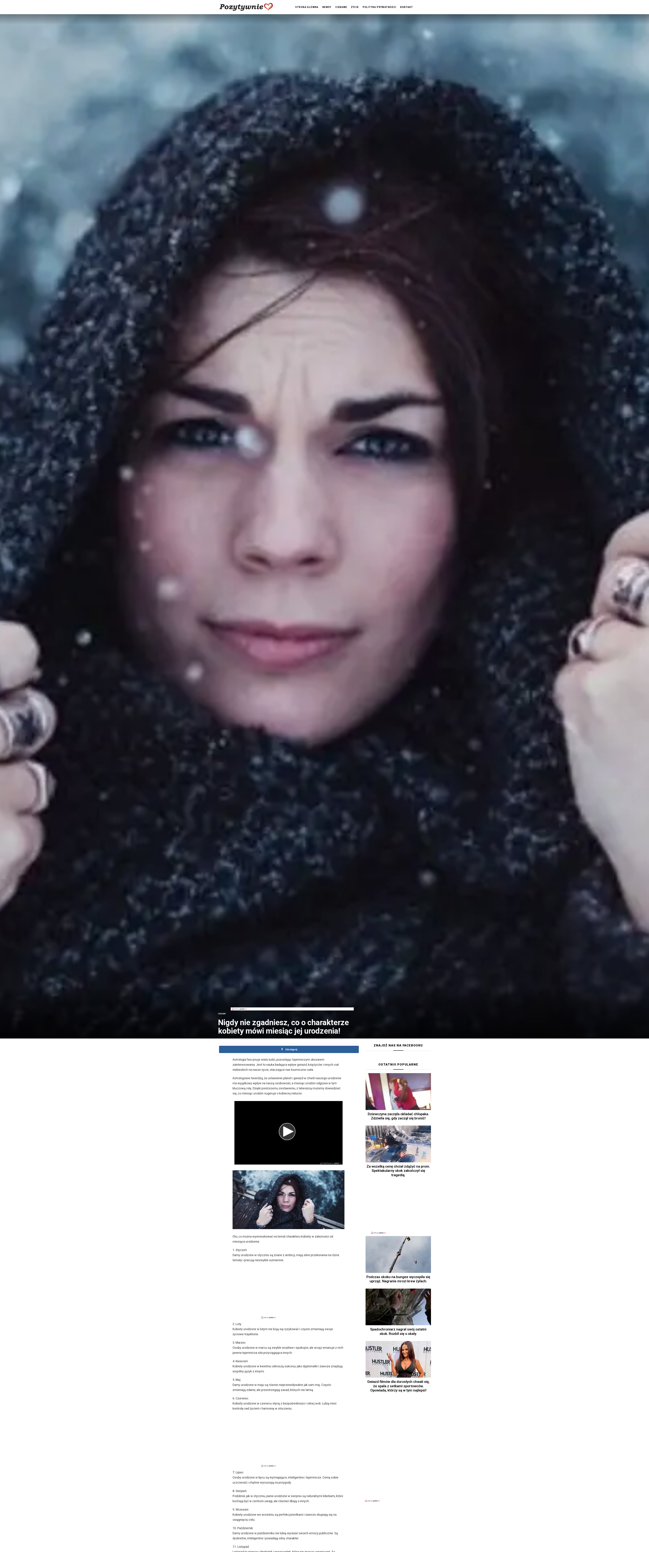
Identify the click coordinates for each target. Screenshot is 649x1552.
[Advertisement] (292, 999)
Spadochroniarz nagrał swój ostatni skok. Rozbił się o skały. (398, 1331)
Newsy (326, 7)
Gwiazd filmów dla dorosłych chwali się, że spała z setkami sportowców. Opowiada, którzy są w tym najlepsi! (398, 1386)
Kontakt (406, 7)
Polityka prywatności (379, 7)
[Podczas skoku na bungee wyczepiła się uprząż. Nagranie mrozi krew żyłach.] (398, 1254)
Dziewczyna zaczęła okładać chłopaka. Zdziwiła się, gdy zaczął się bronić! (398, 1116)
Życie (355, 7)
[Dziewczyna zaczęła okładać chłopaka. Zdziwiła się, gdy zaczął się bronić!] (398, 1091)
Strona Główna (306, 7)
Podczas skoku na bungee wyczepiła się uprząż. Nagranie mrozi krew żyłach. (398, 1279)
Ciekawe (341, 7)
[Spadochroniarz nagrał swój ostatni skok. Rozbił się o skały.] (398, 1307)
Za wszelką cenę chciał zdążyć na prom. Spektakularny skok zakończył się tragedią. (398, 1170)
